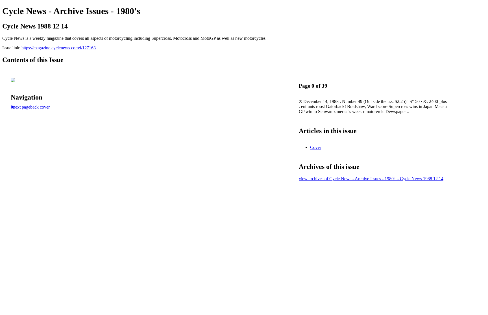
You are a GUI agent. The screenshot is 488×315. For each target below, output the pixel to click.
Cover (315, 147)
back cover (40, 107)
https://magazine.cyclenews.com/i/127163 (58, 47)
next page (21, 107)
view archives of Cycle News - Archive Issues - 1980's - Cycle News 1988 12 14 (371, 178)
